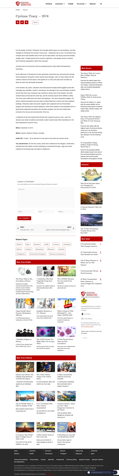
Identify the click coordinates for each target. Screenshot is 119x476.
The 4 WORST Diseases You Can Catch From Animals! (65, 281)
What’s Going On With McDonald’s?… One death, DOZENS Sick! (65, 313)
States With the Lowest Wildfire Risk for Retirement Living (91, 97)
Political (49, 4)
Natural (93, 4)
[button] (101, 3)
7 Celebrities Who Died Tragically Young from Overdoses (45, 281)
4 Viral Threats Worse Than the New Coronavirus (65, 341)
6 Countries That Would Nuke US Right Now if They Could (24, 437)
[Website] (65, 212)
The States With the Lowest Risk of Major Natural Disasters (90, 75)
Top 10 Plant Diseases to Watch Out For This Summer (89, 263)
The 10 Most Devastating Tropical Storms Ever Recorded (89, 231)
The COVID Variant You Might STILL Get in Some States (45, 341)
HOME (18, 10)
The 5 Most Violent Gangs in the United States (44, 377)
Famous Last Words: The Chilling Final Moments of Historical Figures (24, 377)
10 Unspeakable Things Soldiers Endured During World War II (89, 145)
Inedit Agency (49, 474)
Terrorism (80, 4)
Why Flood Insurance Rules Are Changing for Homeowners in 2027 (90, 185)
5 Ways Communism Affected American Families (64, 377)
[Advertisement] (46, 37)
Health (70, 4)
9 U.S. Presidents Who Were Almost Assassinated (44, 406)
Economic (59, 4)
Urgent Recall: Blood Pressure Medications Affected (23, 313)
